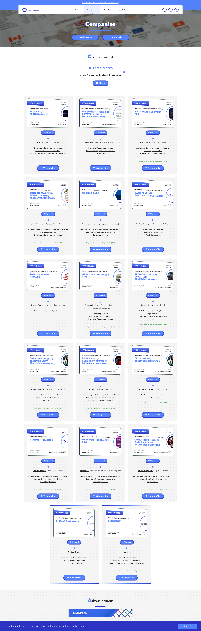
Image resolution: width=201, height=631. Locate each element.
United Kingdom (147, 305)
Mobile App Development (153, 229)
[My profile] (176, 9)
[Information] (170, 9)
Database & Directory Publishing (48, 151)
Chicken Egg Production (153, 151)
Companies (92, 9)
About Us (121, 9)
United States (144, 142)
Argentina (84, 470)
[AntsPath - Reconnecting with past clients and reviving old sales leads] (100, 613)
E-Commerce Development (153, 232)
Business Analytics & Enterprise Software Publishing (48, 229)
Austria (40, 142)
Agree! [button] (187, 626)
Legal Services (152, 314)
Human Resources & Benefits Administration (127, 563)
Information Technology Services (100, 148)
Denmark (89, 305)
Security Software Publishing (74, 560)
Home (78, 9)
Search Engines (100, 153)
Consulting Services (48, 232)
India (84, 223)
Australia (89, 142)
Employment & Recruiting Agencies (126, 560)
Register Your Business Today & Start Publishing (100, 3)
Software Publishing (74, 563)
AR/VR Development (153, 235)
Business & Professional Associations (100, 232)
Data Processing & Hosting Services (48, 148)
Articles (107, 9)
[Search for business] (164, 9)
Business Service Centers (126, 558)
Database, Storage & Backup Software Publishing (48, 153)
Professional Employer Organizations (100, 151)
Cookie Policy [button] (78, 626)
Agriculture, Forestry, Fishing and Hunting (152, 148)
